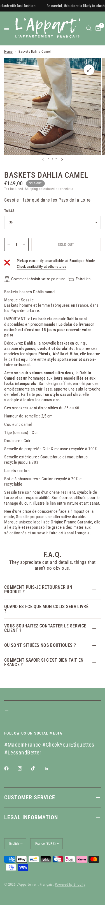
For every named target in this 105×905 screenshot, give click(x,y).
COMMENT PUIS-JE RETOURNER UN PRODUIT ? (38, 589)
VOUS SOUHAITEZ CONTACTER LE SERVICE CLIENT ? (45, 628)
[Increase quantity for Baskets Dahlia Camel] (24, 244)
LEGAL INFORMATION (31, 817)
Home (8, 52)
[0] (97, 28)
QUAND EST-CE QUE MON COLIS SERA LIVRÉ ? (46, 609)
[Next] (62, 159)
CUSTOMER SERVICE (29, 797)
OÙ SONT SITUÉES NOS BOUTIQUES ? (40, 645)
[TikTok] (37, 768)
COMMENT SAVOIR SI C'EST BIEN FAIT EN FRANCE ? (44, 662)
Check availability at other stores (41, 266)
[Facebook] (10, 768)
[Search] (89, 28)
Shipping (31, 189)
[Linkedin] (50, 768)
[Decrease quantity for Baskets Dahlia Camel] (8, 244)
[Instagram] (24, 768)
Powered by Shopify (70, 884)
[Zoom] (89, 69)
